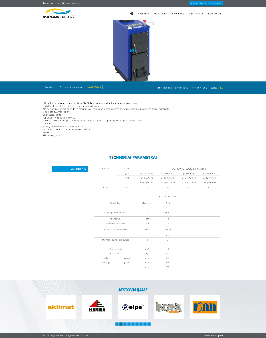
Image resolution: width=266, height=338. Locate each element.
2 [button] (121, 324)
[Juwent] (205, 307)
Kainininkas (94, 87)
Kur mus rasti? (198, 3)
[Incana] (133, 307)
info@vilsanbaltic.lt (73, 3)
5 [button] (133, 324)
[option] (61, 307)
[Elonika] (61, 307)
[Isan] (169, 307)
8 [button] (145, 324)
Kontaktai (214, 13)
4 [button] (129, 324)
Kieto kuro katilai (200, 87)
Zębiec (214, 87)
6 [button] (137, 324)
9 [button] (149, 324)
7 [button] (141, 324)
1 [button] (117, 324)
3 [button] (125, 324)
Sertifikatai (196, 13)
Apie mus (143, 13)
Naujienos (178, 13)
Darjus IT (219, 335)
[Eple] (97, 307)
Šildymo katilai (182, 87)
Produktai (160, 13)
